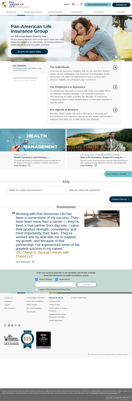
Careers (7, 305)
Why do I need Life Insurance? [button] (84, 190)
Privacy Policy (54, 305)
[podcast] (19, 325)
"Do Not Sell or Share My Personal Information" (104, 393)
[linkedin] (9, 325)
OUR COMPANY (121, 12)
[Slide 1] (119, 57)
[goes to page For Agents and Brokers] (115, 114)
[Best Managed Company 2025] (12, 340)
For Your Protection (34, 308)
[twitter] (16, 325)
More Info (126, 397)
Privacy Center (54, 301)
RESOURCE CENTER (77, 12)
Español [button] (66, 4)
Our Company (9, 308)
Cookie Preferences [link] (79, 298)
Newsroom (8, 301)
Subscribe (86, 284)
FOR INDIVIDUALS (11, 12)
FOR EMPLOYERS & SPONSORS (33, 12)
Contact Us (121, 5)
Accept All (109, 397)
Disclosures (31, 312)
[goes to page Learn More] (115, 73)
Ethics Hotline (32, 305)
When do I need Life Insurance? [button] (25, 190)
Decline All (118, 397)
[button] (75, 4)
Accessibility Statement (35, 298)
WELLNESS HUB (99, 12)
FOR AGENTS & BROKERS (55, 12)
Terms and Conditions (35, 301)
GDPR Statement (55, 321)
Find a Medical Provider (98, 5)
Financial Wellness (45, 279)
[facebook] (12, 325)
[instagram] (5, 325)
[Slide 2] (122, 57)
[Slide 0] (116, 57)
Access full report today (29, 52)
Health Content (64, 279)
